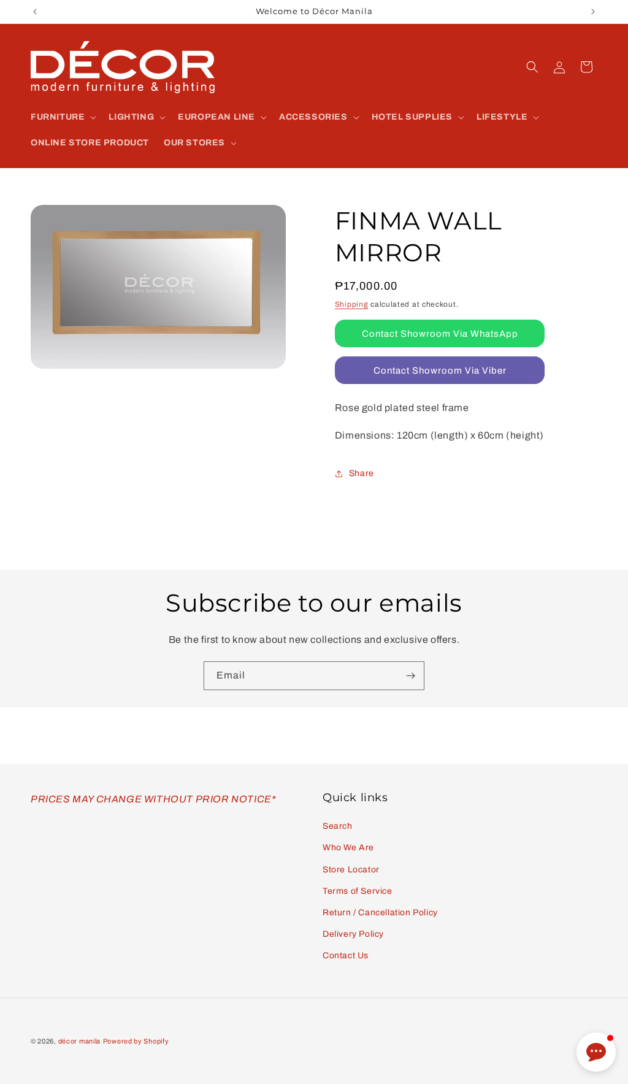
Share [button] (361, 473)
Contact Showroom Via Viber (440, 370)
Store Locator (351, 869)
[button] (62, 117)
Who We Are (348, 847)
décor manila (79, 1041)
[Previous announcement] (34, 11)
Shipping (352, 304)
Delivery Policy (353, 934)
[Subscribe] (410, 675)
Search (338, 826)
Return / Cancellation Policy (380, 912)
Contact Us (346, 955)
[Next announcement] (593, 11)
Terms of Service (357, 891)
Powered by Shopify (136, 1041)
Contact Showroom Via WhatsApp (440, 334)
